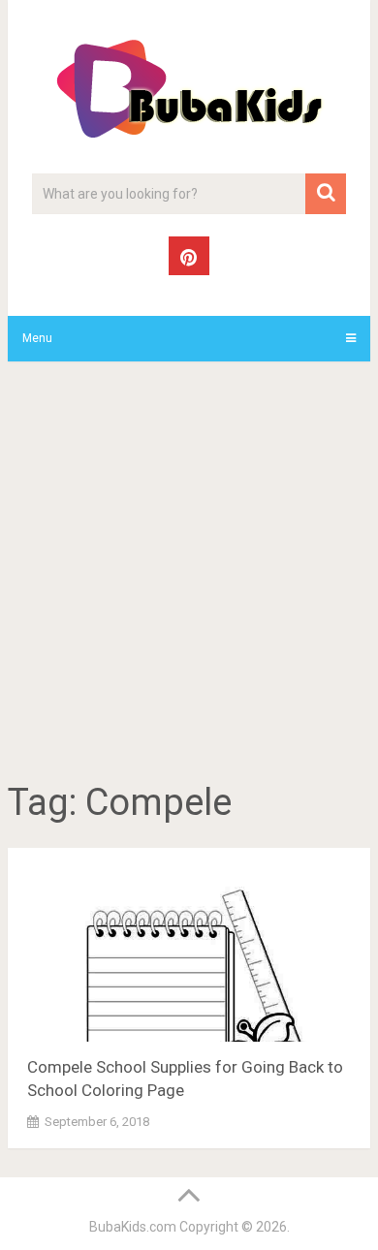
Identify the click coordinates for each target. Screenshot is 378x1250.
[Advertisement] (189, 575)
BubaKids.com (132, 1226)
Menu (37, 338)
